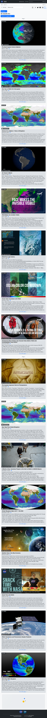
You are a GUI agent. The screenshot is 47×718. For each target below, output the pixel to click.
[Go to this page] (23, 33)
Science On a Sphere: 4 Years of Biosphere (13, 131)
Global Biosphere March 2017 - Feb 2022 (12, 511)
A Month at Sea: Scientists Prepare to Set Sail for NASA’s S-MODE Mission (22, 469)
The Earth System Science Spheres (11, 47)
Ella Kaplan (30, 716)
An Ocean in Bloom (7, 173)
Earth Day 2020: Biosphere (9, 678)
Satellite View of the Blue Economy (11, 553)
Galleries (22, 1)
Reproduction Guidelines (17, 716)
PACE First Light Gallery (8, 256)
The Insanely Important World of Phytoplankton (14, 385)
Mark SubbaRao (31, 715)
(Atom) (45, 8)
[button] (13, 16)
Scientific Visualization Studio (5, 2)
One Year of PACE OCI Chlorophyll (11, 89)
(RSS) (45, 6)
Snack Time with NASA (8, 595)
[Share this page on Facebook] (40, 7)
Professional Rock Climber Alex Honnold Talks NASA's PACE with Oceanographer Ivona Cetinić (19, 341)
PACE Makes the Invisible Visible (10, 214)
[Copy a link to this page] (35, 8)
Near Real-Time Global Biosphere (10, 427)
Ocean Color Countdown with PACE (11, 298)
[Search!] (45, 1)
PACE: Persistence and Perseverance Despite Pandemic (16, 637)
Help (27, 1)
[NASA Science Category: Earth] (9, 48)
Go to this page (22, 59)
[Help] (2, 5)
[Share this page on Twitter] (38, 7)
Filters (3, 11)
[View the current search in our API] (33, 7)
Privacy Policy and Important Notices (15, 715)
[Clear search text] (43, 1)
